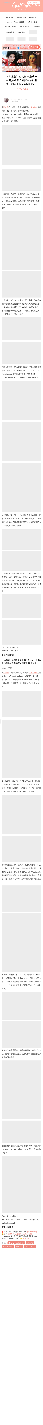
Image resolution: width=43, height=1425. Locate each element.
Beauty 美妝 (9, 17)
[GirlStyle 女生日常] (21, 6)
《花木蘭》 (33, 107)
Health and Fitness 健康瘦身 (15, 22)
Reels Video (21, 32)
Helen (15, 99)
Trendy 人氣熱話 (25, 26)
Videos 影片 (10, 32)
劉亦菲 (6, 107)
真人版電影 (7, 1247)
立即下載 (25, 1238)
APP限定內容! (21, 17)
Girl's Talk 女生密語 (10, 26)
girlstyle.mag (32, 1232)
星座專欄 (37, 26)
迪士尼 (30, 1243)
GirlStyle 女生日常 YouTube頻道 (20, 1234)
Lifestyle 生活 (32, 22)
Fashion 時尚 (33, 17)
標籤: (4, 1243)
